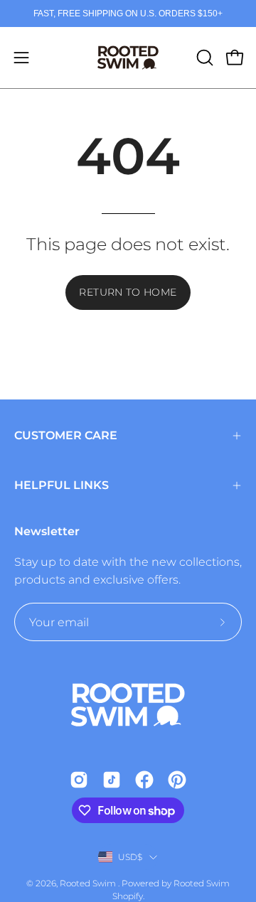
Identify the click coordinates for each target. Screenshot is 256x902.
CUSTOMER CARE (65, 435)
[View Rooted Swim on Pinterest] (177, 779)
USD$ (130, 857)
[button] (203, 58)
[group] (128, 13)
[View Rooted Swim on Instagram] (79, 779)
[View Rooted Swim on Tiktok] (111, 779)
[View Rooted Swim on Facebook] (144, 779)
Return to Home (127, 292)
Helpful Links (61, 485)
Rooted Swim (89, 883)
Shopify (127, 896)
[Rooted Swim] (128, 57)
